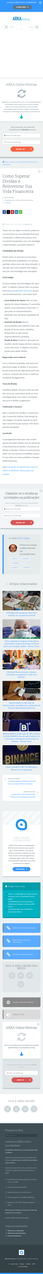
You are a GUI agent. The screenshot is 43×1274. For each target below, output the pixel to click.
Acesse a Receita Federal (23, 1002)
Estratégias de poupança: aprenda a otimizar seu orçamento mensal (21, 614)
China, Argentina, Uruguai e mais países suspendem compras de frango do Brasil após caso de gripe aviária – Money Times (21, 644)
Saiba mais (20, 869)
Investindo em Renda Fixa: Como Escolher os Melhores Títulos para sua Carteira (20, 470)
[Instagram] (20, 975)
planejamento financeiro (21, 290)
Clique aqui (21, 7)
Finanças (8, 203)
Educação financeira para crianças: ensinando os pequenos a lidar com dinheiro (21, 674)
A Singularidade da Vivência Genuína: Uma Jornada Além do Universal (22, 781)
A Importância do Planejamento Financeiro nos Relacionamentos (22, 794)
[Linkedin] (29, 975)
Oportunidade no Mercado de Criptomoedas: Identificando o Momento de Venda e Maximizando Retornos (21, 705)
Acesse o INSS (18, 1014)
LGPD (33, 1264)
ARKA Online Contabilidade (24, 928)
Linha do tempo (23, 1266)
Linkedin (15, 567)
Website (14, 558)
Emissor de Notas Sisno (22, 954)
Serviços (22, 1264)
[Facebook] (11, 975)
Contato (28, 1264)
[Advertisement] (21, 56)
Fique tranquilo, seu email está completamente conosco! (22, 128)
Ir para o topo (14, 1264)
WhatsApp (27, 567)
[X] (20, 984)
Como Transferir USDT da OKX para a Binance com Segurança (21, 768)
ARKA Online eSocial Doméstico (21, 941)
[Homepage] (21, 18)
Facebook (26, 558)
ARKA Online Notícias (10, 1259)
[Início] (21, 1252)
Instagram (15, 563)
